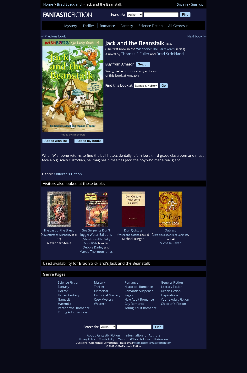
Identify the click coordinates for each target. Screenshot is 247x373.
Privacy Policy (87, 339)
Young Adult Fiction (175, 299)
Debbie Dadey (93, 247)
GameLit (64, 299)
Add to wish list (55, 140)
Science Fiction (151, 25)
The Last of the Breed (59, 230)
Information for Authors (142, 335)
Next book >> (196, 36)
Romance (107, 25)
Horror (63, 291)
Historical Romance (138, 287)
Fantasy (127, 25)
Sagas (128, 295)
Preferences (161, 339)
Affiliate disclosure (139, 339)
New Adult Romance (139, 299)
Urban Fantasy (68, 295)
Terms (121, 339)
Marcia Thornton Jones (96, 251)
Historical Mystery (107, 295)
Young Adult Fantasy (73, 312)
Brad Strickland (170, 53)
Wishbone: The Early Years (155, 49)
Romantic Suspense (138, 291)
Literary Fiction (172, 287)
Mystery (70, 25)
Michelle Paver (170, 243)
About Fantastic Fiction (103, 335)
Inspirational (170, 295)
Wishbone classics (128, 235)
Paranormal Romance (74, 308)
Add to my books (89, 140)
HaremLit (64, 304)
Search (143, 64)
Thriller (88, 25)
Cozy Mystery (103, 299)
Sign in (182, 4)
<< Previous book (53, 36)
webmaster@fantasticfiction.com (152, 342)
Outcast (170, 230)
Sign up (197, 4)
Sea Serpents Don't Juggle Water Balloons (96, 232)
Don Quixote (133, 230)
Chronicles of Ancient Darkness (170, 235)
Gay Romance (134, 304)
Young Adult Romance (140, 308)
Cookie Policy (106, 339)
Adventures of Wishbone (56, 235)
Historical (101, 291)
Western (100, 304)
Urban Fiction (171, 291)
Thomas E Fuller (135, 53)
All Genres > (179, 25)
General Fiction (172, 282)
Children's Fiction (68, 174)
